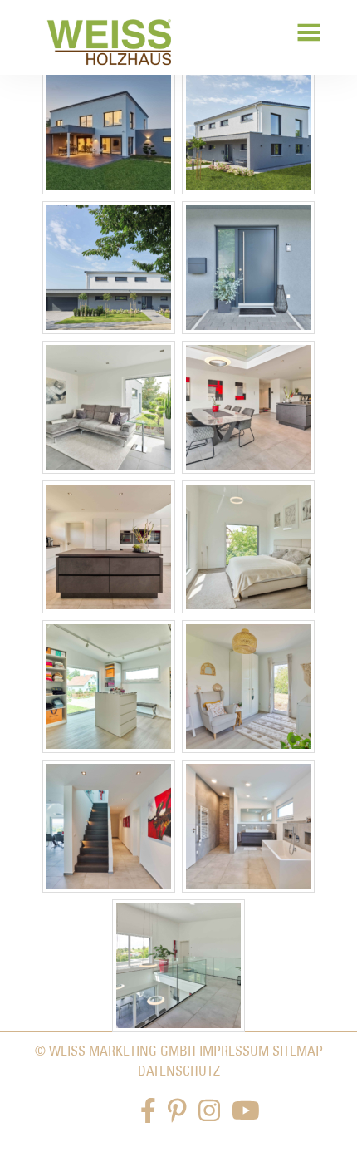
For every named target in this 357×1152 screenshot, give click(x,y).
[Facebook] (148, 1111)
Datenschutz (179, 1070)
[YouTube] (246, 1111)
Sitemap (297, 1050)
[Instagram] (209, 1111)
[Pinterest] (177, 1111)
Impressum (234, 1050)
